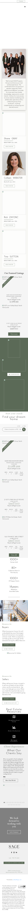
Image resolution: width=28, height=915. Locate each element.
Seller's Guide (9, 699)
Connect (21, 1)
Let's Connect (14, 832)
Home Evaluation (10, 703)
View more (14, 334)
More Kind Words (11, 780)
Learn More (15, 374)
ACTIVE (18, 426)
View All (14, 555)
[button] (9, 146)
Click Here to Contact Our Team (14, 862)
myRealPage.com (17, 879)
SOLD (24, 426)
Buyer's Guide (9, 645)
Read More (9, 146)
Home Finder (8, 649)
